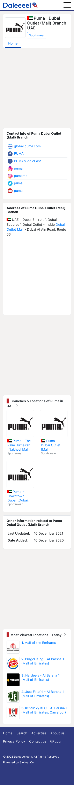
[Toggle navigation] (67, 5)
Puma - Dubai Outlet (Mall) (50, 445)
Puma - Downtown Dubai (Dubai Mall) (17, 496)
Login (58, 741)
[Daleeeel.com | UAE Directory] (20, 5)
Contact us (37, 741)
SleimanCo (27, 762)
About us (57, 733)
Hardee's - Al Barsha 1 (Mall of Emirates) (40, 677)
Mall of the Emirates (38, 643)
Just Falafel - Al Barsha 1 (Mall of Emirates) (42, 694)
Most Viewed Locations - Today (36, 635)
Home (12, 43)
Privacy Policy (14, 741)
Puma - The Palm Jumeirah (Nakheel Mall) (19, 445)
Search (21, 733)
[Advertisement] (37, 88)
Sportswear (36, 35)
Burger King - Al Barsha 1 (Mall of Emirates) (42, 661)
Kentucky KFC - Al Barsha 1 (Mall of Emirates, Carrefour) (44, 710)
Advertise (38, 733)
